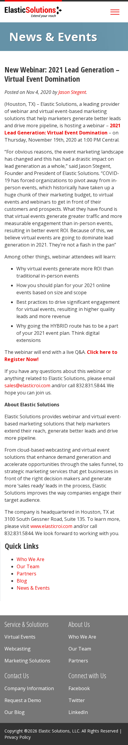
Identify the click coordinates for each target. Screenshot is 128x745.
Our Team (28, 566)
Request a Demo (22, 700)
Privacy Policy (17, 737)
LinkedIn (78, 712)
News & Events (53, 36)
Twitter (76, 700)
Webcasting (17, 648)
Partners (26, 573)
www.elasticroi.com (51, 526)
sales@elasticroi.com (27, 385)
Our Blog (14, 712)
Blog (22, 580)
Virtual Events (19, 637)
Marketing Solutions (27, 660)
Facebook (79, 688)
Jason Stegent (72, 92)
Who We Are (30, 559)
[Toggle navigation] (115, 12)
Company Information (29, 688)
